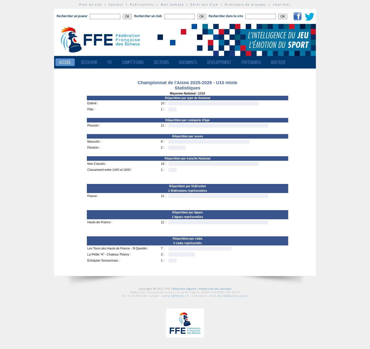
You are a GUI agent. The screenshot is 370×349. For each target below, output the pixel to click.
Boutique (278, 62)
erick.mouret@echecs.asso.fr (228, 296)
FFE (109, 62)
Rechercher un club (148, 16)
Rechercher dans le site (226, 16)
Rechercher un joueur (72, 16)
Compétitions (133, 62)
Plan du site (90, 4)
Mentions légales (184, 289)
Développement (219, 62)
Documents (188, 62)
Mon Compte (172, 4)
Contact (116, 4)
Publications (142, 4)
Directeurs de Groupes (245, 4)
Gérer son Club (204, 4)
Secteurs (161, 62)
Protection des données (215, 289)
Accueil (65, 62)
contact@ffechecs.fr (175, 296)
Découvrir (89, 62)
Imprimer (282, 4)
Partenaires (251, 62)
